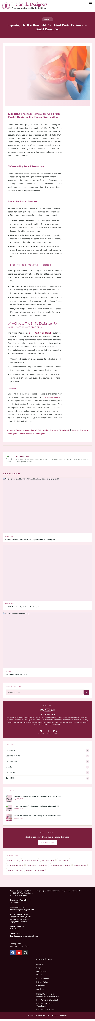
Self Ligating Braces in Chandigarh (54, 430)
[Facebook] (13, 952)
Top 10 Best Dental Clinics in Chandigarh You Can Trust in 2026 (37, 816)
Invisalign (9, 767)
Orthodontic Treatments (15, 865)
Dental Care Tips (12, 860)
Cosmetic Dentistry (13, 756)
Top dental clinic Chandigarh (34, 870)
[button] (90, 3)
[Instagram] (25, 952)
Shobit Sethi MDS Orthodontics (37, 865)
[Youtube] (19, 952)
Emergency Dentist (48, 860)
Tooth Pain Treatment (14, 870)
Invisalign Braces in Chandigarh (21, 430)
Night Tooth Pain (63, 860)
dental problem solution (30, 860)
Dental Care (10, 772)
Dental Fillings (11, 778)
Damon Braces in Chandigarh (32, 433)
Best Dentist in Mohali (40, 333)
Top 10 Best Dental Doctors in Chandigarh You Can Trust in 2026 (38, 796)
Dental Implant (11, 761)
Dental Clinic (10, 750)
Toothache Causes (80, 865)
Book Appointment (47, 843)
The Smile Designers (52, 397)
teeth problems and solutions (60, 865)
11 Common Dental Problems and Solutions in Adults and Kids (36, 806)
